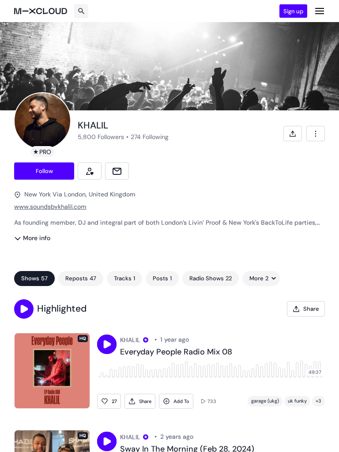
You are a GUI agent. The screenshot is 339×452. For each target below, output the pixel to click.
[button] (24, 309)
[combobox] (315, 133)
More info (36, 238)
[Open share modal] (292, 133)
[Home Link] (40, 11)
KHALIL (130, 340)
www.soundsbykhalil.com (50, 207)
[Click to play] (107, 344)
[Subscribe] (90, 171)
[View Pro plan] (145, 340)
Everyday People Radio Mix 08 (176, 352)
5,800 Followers (101, 137)
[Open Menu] (319, 11)
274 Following (150, 137)
